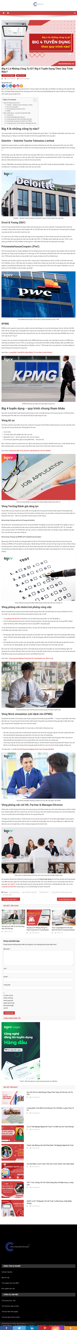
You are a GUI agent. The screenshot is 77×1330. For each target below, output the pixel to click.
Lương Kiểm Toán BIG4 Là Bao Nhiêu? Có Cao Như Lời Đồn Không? (30, 352)
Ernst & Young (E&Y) (12, 107)
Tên (5, 968)
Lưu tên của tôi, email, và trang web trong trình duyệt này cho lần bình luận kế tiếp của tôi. (9, 1002)
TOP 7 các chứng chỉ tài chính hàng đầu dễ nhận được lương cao (50, 1184)
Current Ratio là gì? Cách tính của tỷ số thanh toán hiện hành (50, 1164)
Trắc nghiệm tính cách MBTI (10, 1283)
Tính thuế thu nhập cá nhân (10, 1306)
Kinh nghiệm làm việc (8, 1288)
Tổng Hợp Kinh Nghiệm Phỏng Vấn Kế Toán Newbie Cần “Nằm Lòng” (31, 658)
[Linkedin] (10, 86)
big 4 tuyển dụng (14, 892)
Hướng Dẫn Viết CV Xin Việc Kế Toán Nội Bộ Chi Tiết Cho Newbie (30, 450)
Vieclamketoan (11, 78)
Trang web (7, 985)
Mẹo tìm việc (21, 75)
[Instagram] (17, 86)
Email (6, 976)
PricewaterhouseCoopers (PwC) (16, 109)
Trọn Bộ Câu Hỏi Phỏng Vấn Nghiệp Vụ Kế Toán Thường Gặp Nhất (32, 749)
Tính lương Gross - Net (9, 1300)
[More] (21, 86)
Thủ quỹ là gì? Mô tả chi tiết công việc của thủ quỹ (13, 927)
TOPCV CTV (9, 931)
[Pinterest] (14, 86)
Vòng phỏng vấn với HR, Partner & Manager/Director (21, 123)
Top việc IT (32, 1325)
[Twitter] (7, 86)
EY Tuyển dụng (7, 895)
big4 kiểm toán (44, 892)
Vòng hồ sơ (10, 115)
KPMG (8, 111)
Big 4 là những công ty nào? (12, 103)
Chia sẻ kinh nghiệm (8, 75)
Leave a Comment (24, 78)
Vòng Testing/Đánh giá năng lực (16, 117)
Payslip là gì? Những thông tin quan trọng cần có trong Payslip (38, 929)
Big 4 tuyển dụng (12, 91)
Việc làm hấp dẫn (7, 1272)
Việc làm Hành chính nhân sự (57, 1325)
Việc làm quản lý (41, 1325)
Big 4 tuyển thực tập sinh (29, 892)
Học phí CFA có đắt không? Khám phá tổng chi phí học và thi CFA (50, 1093)
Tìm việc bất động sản (20, 1325)
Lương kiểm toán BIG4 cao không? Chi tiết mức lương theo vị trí (50, 1109)
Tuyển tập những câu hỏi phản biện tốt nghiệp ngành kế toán (50, 1145)
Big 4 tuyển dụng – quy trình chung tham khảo (17, 113)
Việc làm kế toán (7, 1325)
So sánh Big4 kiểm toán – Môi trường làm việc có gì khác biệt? (67, 899)
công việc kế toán (7, 886)
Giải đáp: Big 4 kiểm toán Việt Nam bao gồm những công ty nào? (12, 899)
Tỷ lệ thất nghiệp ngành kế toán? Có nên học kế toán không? (50, 1127)
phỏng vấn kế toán (13, 618)
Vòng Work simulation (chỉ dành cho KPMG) (19, 121)
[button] (34, 100)
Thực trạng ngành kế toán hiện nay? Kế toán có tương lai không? (63, 929)
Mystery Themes (29, 1323)
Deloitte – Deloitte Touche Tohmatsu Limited (19, 105)
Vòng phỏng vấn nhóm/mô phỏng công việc (19, 119)
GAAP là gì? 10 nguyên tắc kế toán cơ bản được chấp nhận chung (49, 1202)
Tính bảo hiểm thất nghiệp (10, 1311)
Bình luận (7, 949)
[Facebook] (3, 86)
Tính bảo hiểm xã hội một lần (11, 1317)
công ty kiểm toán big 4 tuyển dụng (62, 892)
